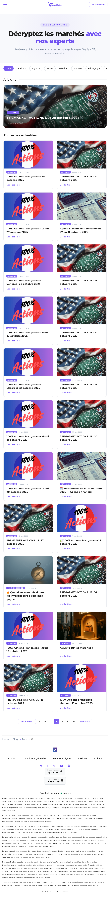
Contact (12, 758)
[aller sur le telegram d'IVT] (41, 766)
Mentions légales (62, 758)
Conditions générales (35, 758)
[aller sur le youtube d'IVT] (61, 766)
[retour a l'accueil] (55, 750)
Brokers (98, 758)
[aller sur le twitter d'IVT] (54, 766)
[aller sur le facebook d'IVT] (47, 766)
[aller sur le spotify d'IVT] (68, 766)
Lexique (82, 758)
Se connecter (98, 4)
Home (5, 739)
